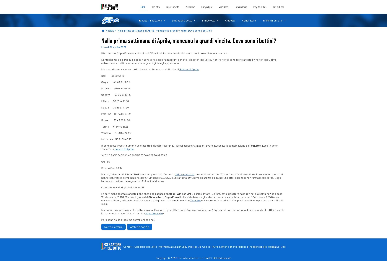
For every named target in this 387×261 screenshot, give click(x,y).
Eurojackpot (206, 6)
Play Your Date (260, 6)
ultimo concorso (184, 174)
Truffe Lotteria (220, 246)
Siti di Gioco (278, 6)
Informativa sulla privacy (172, 246)
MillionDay (190, 6)
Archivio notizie (139, 226)
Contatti (128, 246)
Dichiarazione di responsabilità (248, 246)
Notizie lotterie (113, 226)
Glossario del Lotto (145, 246)
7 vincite (195, 200)
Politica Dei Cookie (199, 246)
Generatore (249, 20)
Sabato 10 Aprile (189, 69)
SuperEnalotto (172, 6)
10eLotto (156, 6)
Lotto (143, 6)
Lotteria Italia (241, 6)
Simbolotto (208, 20)
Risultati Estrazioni (150, 20)
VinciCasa (223, 6)
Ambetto (230, 20)
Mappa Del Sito (277, 246)
